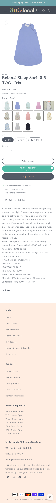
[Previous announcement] (5, 3)
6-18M (22, 140)
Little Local (23, 500)
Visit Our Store (12, 329)
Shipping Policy (12, 377)
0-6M (8, 140)
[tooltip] (52, 168)
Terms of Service (13, 389)
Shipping (5, 93)
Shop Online (11, 323)
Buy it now (28, 176)
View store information (16, 193)
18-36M (35, 140)
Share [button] (7, 290)
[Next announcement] (51, 3)
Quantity (5, 146)
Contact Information (14, 396)
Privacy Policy (12, 383)
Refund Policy (11, 371)
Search (8, 317)
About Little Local (13, 336)
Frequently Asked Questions (18, 348)
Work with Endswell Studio (38, 500)
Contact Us (10, 354)
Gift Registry (11, 342)
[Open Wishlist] (43, 10)
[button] (5, 10)
